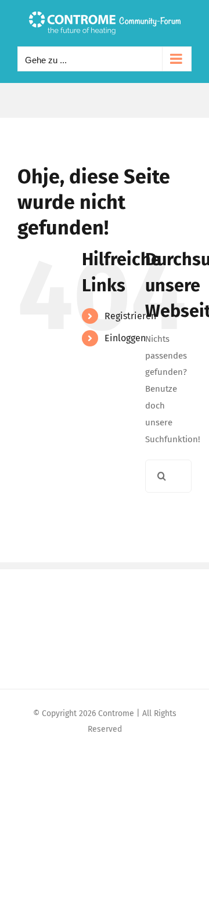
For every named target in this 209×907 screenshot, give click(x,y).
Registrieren (130, 315)
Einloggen (125, 338)
